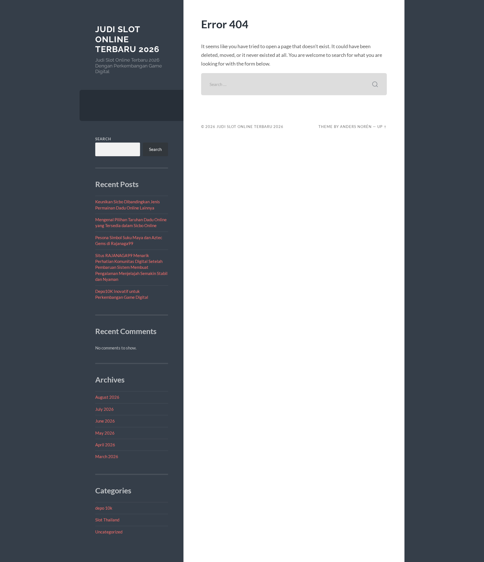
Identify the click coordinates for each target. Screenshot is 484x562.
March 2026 (106, 456)
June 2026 (105, 420)
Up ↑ (382, 126)
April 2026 (105, 444)
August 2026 (107, 397)
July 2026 (104, 409)
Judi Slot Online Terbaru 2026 (127, 39)
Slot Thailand (107, 519)
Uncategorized (108, 531)
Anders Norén (356, 126)
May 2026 (105, 432)
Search (103, 139)
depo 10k (103, 507)
